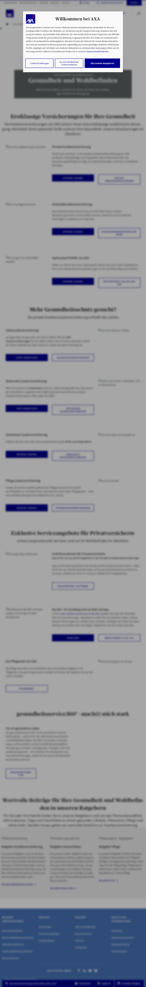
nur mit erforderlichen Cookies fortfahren (69, 63)
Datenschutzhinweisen (98, 51)
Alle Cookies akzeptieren (102, 63)
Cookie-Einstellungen (39, 63)
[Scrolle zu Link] (30, 19)
